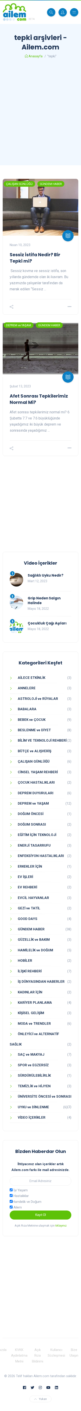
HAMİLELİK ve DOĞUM (35, 950)
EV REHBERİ (27, 887)
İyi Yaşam (20, 1190)
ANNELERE (27, 688)
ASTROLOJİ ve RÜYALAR (38, 699)
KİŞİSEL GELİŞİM (31, 1013)
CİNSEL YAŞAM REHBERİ (38, 772)
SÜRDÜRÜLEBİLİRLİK (34, 1075)
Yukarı (43, 1399)
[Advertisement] (40, 113)
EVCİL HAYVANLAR (33, 898)
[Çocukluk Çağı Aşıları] (16, 627)
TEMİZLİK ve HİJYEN (34, 1086)
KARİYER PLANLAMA (35, 1003)
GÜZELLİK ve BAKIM (34, 940)
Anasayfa (35, 56)
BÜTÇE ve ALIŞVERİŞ (34, 751)
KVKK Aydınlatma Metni (19, 1355)
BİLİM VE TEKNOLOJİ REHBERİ (42, 740)
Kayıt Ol (40, 1215)
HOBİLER (25, 961)
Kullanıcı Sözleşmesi (56, 1353)
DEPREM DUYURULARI (35, 793)
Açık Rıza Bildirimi (37, 1355)
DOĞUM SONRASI (32, 824)
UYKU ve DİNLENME (33, 1107)
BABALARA (27, 709)
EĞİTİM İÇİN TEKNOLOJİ (37, 835)
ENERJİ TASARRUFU (34, 845)
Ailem (17, 1207)
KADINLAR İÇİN (30, 992)
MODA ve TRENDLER (34, 1024)
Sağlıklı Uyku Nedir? (45, 575)
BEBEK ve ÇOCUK (31, 720)
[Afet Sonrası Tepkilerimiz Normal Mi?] (40, 348)
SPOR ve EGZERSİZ (33, 1065)
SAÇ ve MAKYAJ (31, 1054)
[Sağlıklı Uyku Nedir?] (16, 580)
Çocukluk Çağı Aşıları (47, 623)
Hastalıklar (21, 1196)
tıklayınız (61, 1225)
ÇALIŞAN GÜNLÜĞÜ (19, 184)
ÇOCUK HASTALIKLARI (36, 782)
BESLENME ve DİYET (34, 730)
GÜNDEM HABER (51, 184)
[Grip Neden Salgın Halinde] (16, 602)
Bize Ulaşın (74, 1353)
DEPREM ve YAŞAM (18, 325)
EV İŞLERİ (25, 877)
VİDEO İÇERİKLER (31, 1117)
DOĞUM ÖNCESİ (30, 814)
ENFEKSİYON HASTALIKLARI (41, 856)
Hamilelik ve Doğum (27, 1202)
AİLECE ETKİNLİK (31, 678)
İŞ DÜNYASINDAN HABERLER (41, 982)
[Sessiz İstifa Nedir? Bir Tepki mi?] (40, 207)
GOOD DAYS (27, 919)
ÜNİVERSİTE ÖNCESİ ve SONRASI (44, 1096)
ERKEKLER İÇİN (30, 866)
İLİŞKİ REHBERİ (30, 971)
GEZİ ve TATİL (29, 908)
